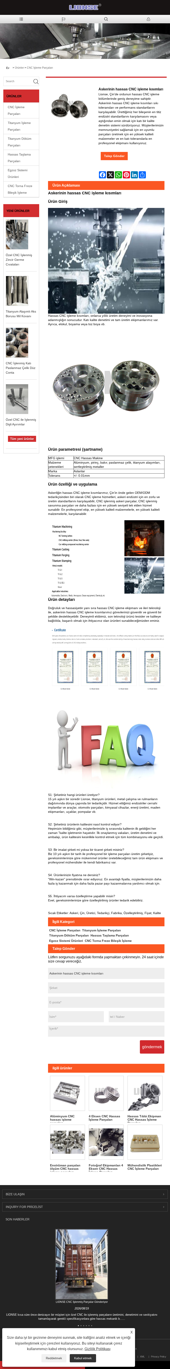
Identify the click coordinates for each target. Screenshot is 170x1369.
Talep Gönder (114, 156)
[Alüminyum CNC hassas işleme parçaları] (67, 1093)
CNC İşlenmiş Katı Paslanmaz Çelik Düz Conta (20, 367)
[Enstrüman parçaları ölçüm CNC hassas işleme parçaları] (67, 1142)
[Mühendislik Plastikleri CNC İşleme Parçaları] (145, 1142)
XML (142, 1356)
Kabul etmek (83, 1358)
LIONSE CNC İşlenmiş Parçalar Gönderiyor (82, 1301)
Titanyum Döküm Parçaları (19, 142)
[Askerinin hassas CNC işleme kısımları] (69, 107)
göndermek (152, 1047)
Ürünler (19, 67)
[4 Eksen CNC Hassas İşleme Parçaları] (106, 1093)
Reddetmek (54, 1358)
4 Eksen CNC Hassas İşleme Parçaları (104, 1117)
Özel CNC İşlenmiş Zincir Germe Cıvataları (19, 259)
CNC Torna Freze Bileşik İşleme (20, 189)
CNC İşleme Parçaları (40, 67)
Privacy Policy (158, 1356)
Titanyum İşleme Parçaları (19, 126)
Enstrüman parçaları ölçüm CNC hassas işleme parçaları (65, 1168)
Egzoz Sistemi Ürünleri (17, 173)
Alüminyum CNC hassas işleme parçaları (62, 1118)
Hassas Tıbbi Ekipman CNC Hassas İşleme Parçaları (144, 1118)
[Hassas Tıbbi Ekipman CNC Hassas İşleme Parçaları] (145, 1093)
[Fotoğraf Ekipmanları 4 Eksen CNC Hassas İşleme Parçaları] (106, 1142)
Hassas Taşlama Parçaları (19, 158)
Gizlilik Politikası (97, 1349)
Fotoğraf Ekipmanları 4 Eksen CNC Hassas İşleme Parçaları (106, 1168)
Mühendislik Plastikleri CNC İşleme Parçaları (145, 1167)
